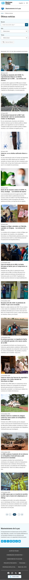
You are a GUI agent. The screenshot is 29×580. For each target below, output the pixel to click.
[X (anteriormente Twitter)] (15, 573)
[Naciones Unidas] (6, 3)
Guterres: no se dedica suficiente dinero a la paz (14, 154)
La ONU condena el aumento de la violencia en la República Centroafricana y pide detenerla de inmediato (14, 456)
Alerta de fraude (14, 551)
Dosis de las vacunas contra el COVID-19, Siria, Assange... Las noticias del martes (14, 190)
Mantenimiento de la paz (13, 8)
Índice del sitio (22, 567)
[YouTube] (19, 541)
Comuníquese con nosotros (14, 555)
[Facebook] (2, 541)
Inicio (2, 13)
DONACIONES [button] (15, 576)
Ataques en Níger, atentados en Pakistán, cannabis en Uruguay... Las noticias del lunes (14, 228)
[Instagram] (5, 541)
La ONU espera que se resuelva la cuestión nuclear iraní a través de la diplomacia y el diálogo (14, 496)
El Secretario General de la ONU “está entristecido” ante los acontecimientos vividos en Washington (13, 117)
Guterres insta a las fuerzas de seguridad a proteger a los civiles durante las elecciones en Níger (14, 379)
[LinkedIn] (11, 541)
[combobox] (14, 31)
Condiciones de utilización (14, 559)
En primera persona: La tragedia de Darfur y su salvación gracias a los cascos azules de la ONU (14, 341)
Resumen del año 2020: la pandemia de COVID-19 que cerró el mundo (13, 304)
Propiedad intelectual (9, 567)
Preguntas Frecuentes (10, 563)
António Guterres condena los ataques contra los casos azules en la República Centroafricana (13, 417)
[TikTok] (16, 541)
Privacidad (22, 563)
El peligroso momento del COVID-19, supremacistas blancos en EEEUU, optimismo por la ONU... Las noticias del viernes (13, 77)
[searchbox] (14, 31)
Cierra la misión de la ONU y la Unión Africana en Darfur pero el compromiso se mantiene (14, 266)
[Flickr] (13, 541)
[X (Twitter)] (8, 541)
